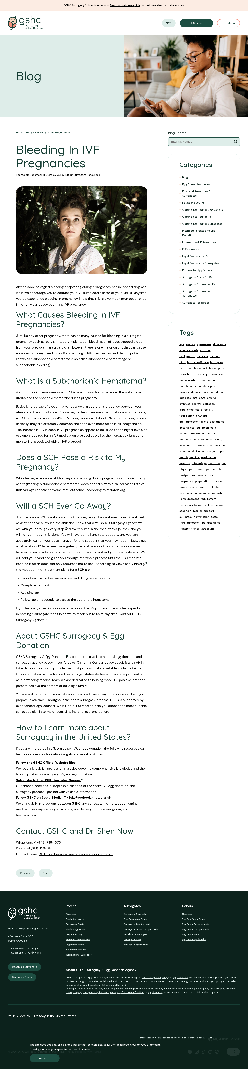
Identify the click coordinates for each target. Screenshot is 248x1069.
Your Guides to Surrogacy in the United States (42, 1016)
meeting (184, 463)
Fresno (170, 981)
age (181, 344)
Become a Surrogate (24, 967)
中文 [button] (169, 23)
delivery (184, 392)
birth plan (216, 362)
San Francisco (126, 981)
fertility (208, 409)
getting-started (189, 427)
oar (224, 463)
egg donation (180, 977)
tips (202, 522)
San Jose (156, 981)
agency (190, 344)
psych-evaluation (210, 487)
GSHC (60, 175)
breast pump (217, 368)
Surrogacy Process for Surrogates (196, 294)
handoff (184, 433)
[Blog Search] (236, 142)
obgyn (183, 469)
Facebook (83, 797)
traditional (214, 522)
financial (201, 416)
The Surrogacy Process (136, 919)
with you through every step (43, 529)
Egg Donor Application (194, 939)
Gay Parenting (74, 934)
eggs (202, 398)
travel (195, 528)
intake (198, 445)
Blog (70, 175)
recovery (205, 493)
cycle (211, 386)
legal (191, 451)
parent (200, 469)
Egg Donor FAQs (190, 934)
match (183, 457)
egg (194, 398)
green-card (208, 427)
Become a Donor (22, 977)
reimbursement (189, 499)
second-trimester (190, 511)
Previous (25, 873)
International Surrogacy (79, 954)
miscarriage (199, 463)
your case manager (58, 540)
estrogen (209, 404)
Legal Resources (75, 944)
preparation (202, 481)
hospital (199, 439)
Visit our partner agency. (191, 1037)
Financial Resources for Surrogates (197, 194)
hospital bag (214, 439)
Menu (231, 23)
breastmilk (201, 368)
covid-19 (200, 386)
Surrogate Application (136, 944)
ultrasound (207, 528)
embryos (184, 404)
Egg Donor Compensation (196, 929)
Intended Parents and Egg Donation (198, 233)
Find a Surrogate (75, 919)
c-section (185, 374)
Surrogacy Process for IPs (198, 284)
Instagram (101, 797)
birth (182, 362)
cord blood (186, 386)
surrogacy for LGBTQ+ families (126, 992)
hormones (185, 439)
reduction (218, 493)
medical (194, 457)
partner (211, 469)
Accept (43, 1058)
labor (182, 451)
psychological (188, 493)
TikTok (69, 797)
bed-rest (202, 356)
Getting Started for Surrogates (202, 224)
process (217, 481)
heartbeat (197, 433)
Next (46, 873)
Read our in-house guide (125, 5)
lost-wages (209, 451)
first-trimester (188, 421)
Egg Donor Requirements (195, 924)
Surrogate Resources (87, 175)
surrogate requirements (96, 992)
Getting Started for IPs (196, 216)
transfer (184, 528)
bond (189, 368)
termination (201, 517)
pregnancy (186, 481)
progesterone (188, 487)
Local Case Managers (135, 934)
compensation (188, 380)
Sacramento (142, 981)
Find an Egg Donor (76, 929)
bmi (181, 368)
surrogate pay (73, 992)
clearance (216, 374)
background (187, 356)
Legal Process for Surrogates (200, 263)
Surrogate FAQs (132, 939)
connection (207, 380)
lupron (222, 451)
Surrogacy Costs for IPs (197, 277)
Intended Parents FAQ (78, 939)
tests (214, 517)
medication (208, 457)
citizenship (201, 374)
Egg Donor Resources (196, 184)
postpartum (187, 475)
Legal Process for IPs (195, 256)
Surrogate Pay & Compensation (141, 929)
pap (191, 469)
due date (185, 398)
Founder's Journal (193, 202)
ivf (223, 445)
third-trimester (189, 522)
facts (198, 409)
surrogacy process (224, 988)
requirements (188, 505)
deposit (196, 392)
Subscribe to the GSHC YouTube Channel (48, 780)
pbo (220, 469)
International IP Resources (199, 242)
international (211, 445)
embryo (212, 398)
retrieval (203, 505)
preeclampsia (205, 475)
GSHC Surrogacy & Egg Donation (40, 657)
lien (197, 451)
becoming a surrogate (32, 614)
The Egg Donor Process (194, 919)
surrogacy (185, 517)
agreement (204, 344)
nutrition (214, 463)
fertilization (186, 416)
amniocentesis (188, 350)
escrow (196, 404)
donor (220, 392)
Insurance (185, 445)
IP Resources (190, 249)
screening (217, 505)
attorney (205, 350)
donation (208, 392)
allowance (219, 344)
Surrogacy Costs (75, 924)
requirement (208, 499)
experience (186, 409)
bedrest (215, 356)
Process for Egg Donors (197, 270)
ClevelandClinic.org (130, 564)
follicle (203, 421)
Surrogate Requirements (137, 924)
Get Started (195, 23)
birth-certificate (198, 362)
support (209, 511)
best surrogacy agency (155, 977)
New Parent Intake (76, 949)
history (210, 433)
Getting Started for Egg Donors (202, 210)
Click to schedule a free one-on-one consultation (76, 854)
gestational (217, 421)
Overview (71, 914)
